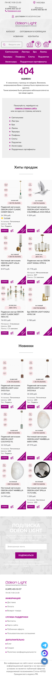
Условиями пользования (32, 564)
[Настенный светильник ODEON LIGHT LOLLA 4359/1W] (13, 246)
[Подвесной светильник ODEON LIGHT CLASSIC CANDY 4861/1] (13, 193)
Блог (9, 644)
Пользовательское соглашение (21, 633)
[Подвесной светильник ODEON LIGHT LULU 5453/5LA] (13, 371)
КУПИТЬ (4, 230)
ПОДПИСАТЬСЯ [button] (26, 555)
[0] (46, 44)
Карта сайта (12, 625)
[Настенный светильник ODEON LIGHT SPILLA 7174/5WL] (39, 474)
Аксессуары (11, 62)
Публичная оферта (15, 629)
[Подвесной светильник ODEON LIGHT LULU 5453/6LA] (39, 371)
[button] (13, 11)
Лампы (43, 52)
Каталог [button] (10, 32)
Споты (31, 57)
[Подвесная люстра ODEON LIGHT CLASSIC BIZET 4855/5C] (13, 297)
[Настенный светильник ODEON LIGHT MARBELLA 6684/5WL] (13, 474)
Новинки (18, 36)
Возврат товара (14, 611)
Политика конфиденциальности (21, 652)
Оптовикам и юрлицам (33, 32)
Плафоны (20, 57)
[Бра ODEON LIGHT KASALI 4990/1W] (39, 297)
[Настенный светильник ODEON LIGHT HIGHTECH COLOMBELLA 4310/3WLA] (39, 193)
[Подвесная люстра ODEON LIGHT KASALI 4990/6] (39, 246)
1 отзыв (7, 218)
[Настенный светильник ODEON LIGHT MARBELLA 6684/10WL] (39, 422)
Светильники (11, 52)
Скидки (10, 648)
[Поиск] (4, 44)
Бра (35, 52)
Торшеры (7, 57)
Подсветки (43, 57)
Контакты (33, 36)
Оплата (10, 607)
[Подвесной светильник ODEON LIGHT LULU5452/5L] (13, 422)
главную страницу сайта (26, 108)
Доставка (11, 602)
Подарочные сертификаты (33, 62)
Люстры (26, 52)
